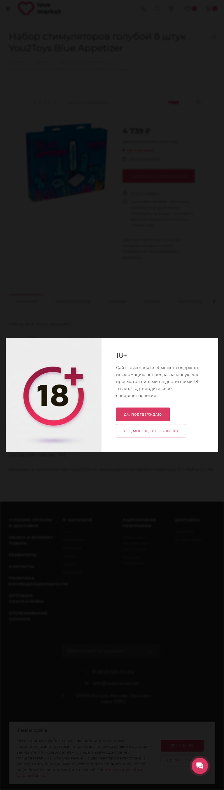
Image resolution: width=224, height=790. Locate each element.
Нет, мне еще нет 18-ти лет (151, 431)
